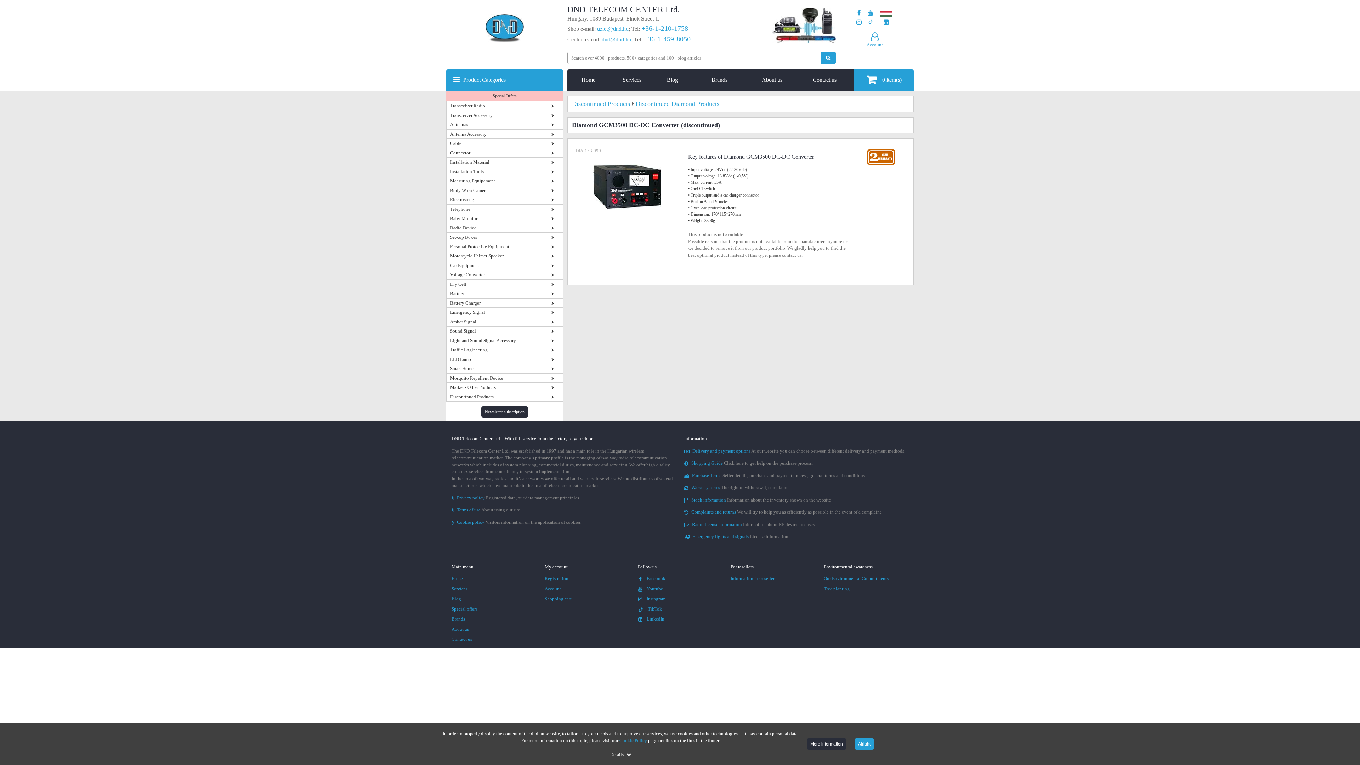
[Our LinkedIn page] (886, 22)
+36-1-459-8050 (667, 39)
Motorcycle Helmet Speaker (477, 256)
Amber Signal (463, 321)
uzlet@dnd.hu (613, 29)
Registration (556, 578)
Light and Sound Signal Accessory (483, 340)
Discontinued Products (472, 397)
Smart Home (462, 368)
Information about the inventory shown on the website (761, 500)
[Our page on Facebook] (859, 13)
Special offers (464, 609)
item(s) (892, 80)
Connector (460, 152)
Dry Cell (458, 284)
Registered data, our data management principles (515, 497)
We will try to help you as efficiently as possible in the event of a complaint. (786, 512)
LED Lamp (460, 359)
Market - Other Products (473, 387)
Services (632, 80)
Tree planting (837, 588)
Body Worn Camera (469, 190)
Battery (457, 293)
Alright (864, 744)
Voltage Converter (467, 274)
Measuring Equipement (472, 180)
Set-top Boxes (463, 237)
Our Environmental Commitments (856, 578)
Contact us (825, 80)
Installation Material (469, 162)
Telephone (460, 209)
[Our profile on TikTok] (870, 22)
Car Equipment (464, 265)
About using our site (486, 509)
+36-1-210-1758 (664, 28)
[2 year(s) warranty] (881, 150)
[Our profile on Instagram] (859, 22)
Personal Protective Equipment (479, 246)
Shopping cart (558, 598)
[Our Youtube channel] (870, 13)
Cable (455, 143)
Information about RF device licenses (753, 524)
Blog (672, 80)
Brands (719, 80)
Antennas (459, 124)
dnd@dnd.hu (616, 39)
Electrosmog (462, 199)
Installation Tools (467, 171)
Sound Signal (463, 331)
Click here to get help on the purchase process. (752, 463)
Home (588, 80)
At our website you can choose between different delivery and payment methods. (798, 451)
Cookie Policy (633, 740)
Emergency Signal (467, 312)
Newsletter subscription (505, 411)
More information (826, 744)
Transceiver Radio (467, 105)
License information (740, 536)
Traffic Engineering (469, 349)
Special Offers (505, 96)
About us (772, 80)
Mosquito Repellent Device (476, 378)
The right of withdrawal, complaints (740, 487)
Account (553, 588)
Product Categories (484, 80)
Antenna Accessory (468, 134)
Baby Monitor (463, 218)
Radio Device (463, 228)
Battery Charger (465, 303)
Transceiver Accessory (471, 115)
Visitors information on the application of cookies (516, 522)
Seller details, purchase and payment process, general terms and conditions (778, 475)
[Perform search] (828, 58)
